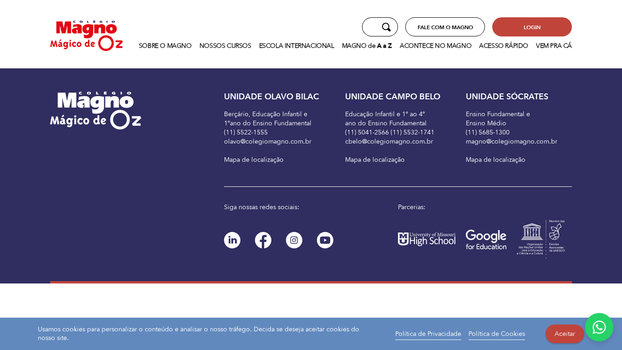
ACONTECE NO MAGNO (435, 45)
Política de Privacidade (428, 333)
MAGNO (367, 45)
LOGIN (532, 27)
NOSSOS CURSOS (225, 45)
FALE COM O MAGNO (445, 27)
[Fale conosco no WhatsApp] (599, 327)
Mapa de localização (254, 159)
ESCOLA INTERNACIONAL (296, 45)
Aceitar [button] (565, 333)
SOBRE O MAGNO (165, 45)
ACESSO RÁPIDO (503, 45)
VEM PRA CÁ (554, 45)
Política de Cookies (497, 333)
